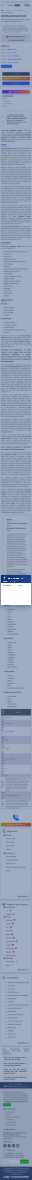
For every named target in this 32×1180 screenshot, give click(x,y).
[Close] (29, 558)
